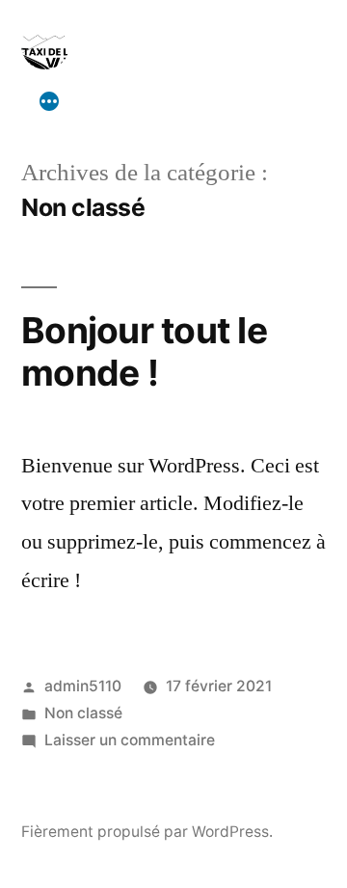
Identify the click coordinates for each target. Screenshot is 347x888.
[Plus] (49, 101)
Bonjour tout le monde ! (144, 352)
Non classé (83, 713)
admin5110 (82, 686)
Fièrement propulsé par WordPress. (147, 831)
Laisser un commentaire (129, 740)
